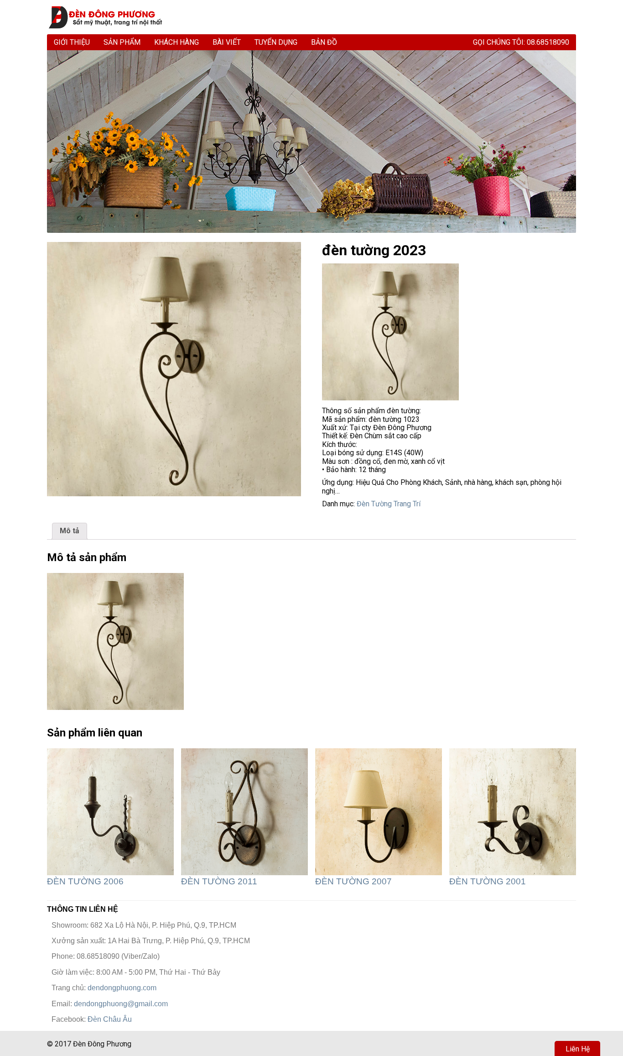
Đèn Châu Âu (110, 1019)
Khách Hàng (176, 42)
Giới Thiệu (72, 42)
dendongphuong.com (122, 988)
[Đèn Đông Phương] (109, 17)
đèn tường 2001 (487, 881)
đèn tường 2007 (353, 881)
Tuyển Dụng (275, 42)
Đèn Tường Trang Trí (389, 503)
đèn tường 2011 (219, 881)
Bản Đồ (324, 42)
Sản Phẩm (122, 42)
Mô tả (69, 530)
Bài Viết (227, 42)
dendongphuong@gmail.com (121, 1004)
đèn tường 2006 (85, 881)
